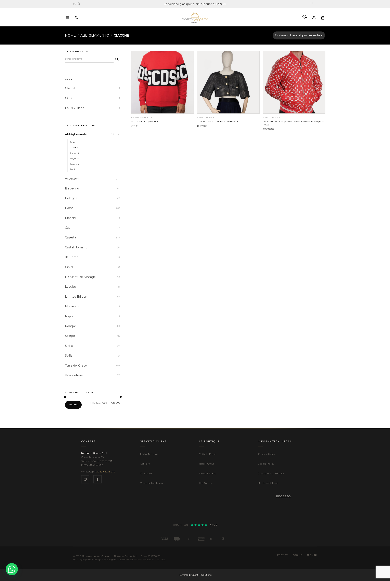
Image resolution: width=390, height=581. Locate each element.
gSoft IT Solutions (201, 574)
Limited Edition (76, 296)
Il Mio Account (149, 454)
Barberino (72, 188)
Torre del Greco (76, 365)
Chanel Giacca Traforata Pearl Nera (217, 121)
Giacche (74, 147)
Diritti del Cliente (268, 483)
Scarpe (70, 336)
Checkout (146, 473)
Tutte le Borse (207, 454)
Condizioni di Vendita (271, 473)
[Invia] (117, 59)
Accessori (72, 178)
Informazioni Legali (275, 441)
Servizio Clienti (154, 441)
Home (70, 35)
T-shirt (73, 169)
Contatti (89, 441)
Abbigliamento (94, 35)
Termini (312, 555)
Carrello (145, 463)
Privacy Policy (266, 454)
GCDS (69, 98)
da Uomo (71, 257)
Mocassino (72, 306)
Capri (68, 228)
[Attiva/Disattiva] (118, 134)
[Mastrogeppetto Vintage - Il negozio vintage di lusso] (195, 17)
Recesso (283, 496)
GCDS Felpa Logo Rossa (144, 121)
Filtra (73, 404)
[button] (67, 17)
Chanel (70, 88)
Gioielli (69, 267)
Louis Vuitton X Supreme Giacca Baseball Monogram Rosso (293, 123)
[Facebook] (97, 479)
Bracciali (71, 218)
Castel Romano (76, 247)
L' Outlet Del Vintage (80, 277)
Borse (69, 208)
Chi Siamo (205, 483)
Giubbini (74, 153)
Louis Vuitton (74, 108)
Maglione (74, 158)
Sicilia (69, 346)
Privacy (282, 555)
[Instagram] (85, 479)
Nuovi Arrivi (206, 463)
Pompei (71, 326)
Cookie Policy (266, 463)
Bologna (71, 198)
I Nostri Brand (207, 473)
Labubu (70, 286)
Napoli (69, 316)
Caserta (70, 237)
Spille (69, 355)
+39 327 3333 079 (105, 471)
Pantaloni (74, 164)
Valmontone (74, 375)
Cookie (297, 555)
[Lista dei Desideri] (304, 17)
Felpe (73, 142)
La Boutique (209, 441)
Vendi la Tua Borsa (151, 483)
